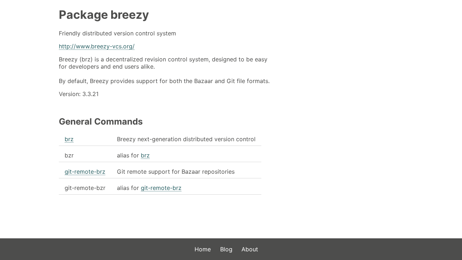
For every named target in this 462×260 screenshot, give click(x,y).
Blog (226, 249)
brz (69, 139)
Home (203, 249)
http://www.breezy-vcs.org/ (97, 46)
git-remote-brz (85, 171)
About (249, 249)
